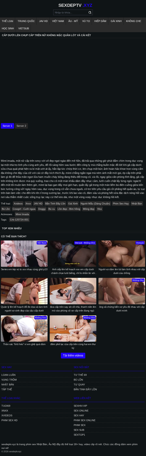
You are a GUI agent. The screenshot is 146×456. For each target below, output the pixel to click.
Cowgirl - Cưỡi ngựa (24, 208)
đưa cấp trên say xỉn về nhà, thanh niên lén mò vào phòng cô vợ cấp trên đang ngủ (73, 308)
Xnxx (28, 203)
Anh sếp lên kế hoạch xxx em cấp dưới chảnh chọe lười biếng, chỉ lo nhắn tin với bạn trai (73, 271)
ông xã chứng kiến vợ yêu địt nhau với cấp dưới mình (122, 308)
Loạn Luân (8, 374)
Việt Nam (58, 21)
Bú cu (51, 208)
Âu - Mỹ (73, 21)
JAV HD (43, 21)
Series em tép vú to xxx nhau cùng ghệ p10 (24, 269)
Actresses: (7, 214)
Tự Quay (79, 384)
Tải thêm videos (73, 355)
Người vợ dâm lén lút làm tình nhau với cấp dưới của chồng (122, 271)
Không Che (133, 21)
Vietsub (23, 28)
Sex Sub (79, 429)
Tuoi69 (5, 405)
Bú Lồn (6, 208)
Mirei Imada (22, 214)
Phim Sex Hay (121, 203)
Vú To (86, 21)
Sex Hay (79, 415)
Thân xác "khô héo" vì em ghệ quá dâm (24, 344)
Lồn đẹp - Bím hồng (69, 208)
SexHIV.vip (80, 405)
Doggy (42, 208)
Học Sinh (8, 28)
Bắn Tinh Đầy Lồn (55, 203)
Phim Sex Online (84, 420)
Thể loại (7, 21)
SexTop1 (79, 434)
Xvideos (18, 203)
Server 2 (21, 125)
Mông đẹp (88, 208)
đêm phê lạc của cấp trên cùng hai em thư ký (73, 346)
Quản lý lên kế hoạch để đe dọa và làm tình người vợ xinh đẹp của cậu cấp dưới (24, 308)
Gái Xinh (116, 21)
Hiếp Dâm (100, 21)
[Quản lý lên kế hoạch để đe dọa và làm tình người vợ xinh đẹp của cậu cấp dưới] (24, 291)
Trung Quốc (26, 21)
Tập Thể (6, 389)
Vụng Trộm (9, 379)
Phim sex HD (9, 420)
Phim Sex (79, 425)
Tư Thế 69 (80, 374)
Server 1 (7, 125)
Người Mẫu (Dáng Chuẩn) (95, 203)
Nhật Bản (137, 203)
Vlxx (99, 208)
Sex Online (81, 410)
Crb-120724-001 (19, 219)
